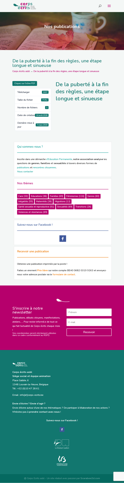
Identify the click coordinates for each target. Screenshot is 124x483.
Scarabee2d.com (90, 478)
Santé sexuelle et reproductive (36, 206)
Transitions (83, 206)
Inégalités (25, 201)
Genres (93, 196)
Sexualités (64, 206)
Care (23, 196)
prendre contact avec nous (44, 412)
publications (23, 167)
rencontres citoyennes (44, 167)
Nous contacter (25, 171)
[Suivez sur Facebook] (62, 429)
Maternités (44, 201)
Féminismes (75, 196)
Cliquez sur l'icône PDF (24, 83)
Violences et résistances (32, 212)
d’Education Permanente (59, 159)
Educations (39, 196)
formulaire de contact (64, 274)
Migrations (62, 201)
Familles (56, 196)
